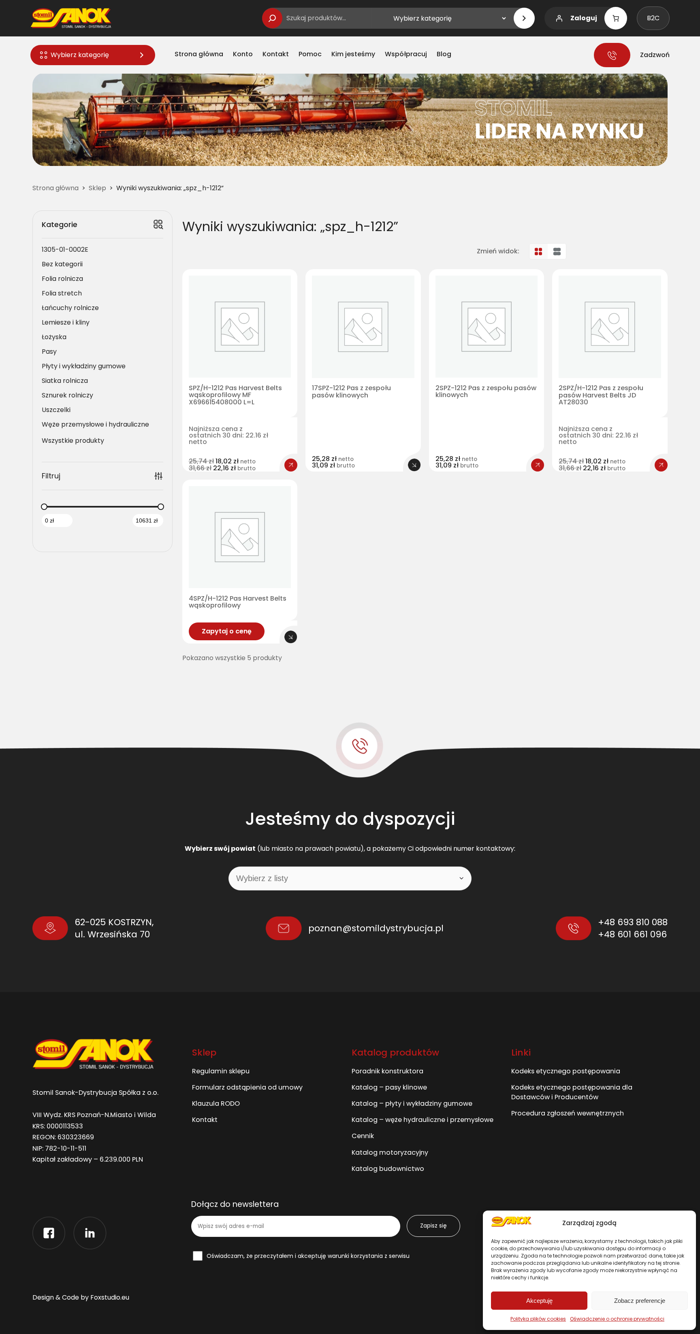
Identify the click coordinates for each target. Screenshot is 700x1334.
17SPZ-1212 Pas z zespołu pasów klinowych (351, 391)
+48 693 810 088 (633, 922)
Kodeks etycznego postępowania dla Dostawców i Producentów (571, 1092)
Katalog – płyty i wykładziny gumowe (412, 1103)
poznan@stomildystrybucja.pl (376, 928)
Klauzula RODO (216, 1103)
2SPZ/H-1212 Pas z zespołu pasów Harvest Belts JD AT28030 (601, 395)
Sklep (97, 188)
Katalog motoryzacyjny (390, 1152)
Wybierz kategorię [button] (80, 54)
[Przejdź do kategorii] (524, 18)
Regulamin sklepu (221, 1071)
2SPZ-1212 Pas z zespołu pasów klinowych (485, 391)
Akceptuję (539, 1300)
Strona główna (55, 188)
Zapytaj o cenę (227, 631)
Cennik (363, 1136)
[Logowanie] (559, 18)
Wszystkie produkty (73, 440)
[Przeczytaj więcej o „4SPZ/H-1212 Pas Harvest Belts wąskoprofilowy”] (290, 637)
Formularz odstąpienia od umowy (247, 1087)
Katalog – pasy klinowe (389, 1087)
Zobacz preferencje (639, 1300)
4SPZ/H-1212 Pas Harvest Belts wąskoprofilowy (237, 602)
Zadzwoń (655, 54)
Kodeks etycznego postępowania (565, 1071)
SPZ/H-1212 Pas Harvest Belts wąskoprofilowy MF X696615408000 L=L (235, 395)
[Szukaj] (272, 18)
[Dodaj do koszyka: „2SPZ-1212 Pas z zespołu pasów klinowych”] (537, 465)
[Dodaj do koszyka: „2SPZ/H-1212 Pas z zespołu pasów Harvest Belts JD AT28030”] (661, 465)
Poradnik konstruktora (387, 1071)
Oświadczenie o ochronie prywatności (617, 1318)
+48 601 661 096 (632, 934)
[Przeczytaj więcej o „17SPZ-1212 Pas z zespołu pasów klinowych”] (414, 465)
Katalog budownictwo (388, 1168)
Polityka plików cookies (538, 1318)
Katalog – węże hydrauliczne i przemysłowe (422, 1119)
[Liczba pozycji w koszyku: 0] (616, 18)
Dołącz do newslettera (235, 1205)
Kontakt (205, 1119)
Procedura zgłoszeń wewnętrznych (567, 1113)
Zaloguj (583, 18)
